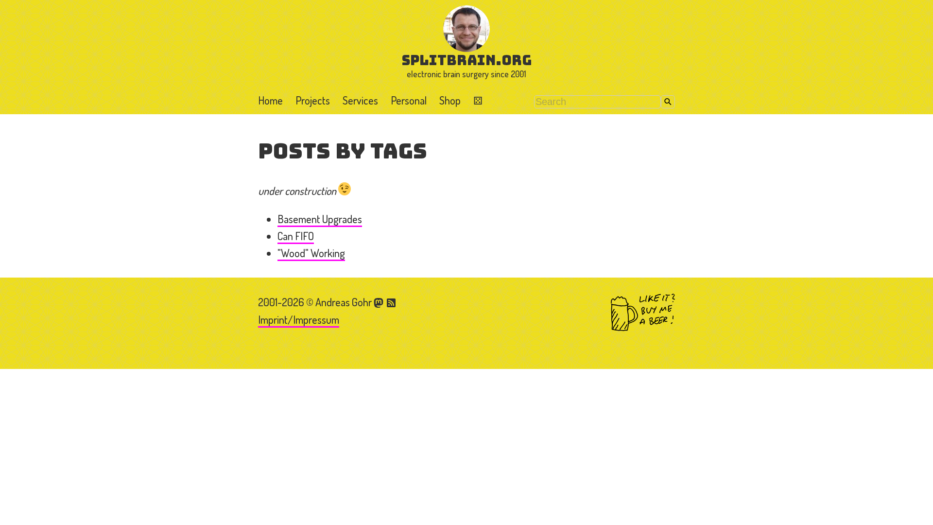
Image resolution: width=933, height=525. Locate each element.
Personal (409, 100)
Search (668, 101)
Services (360, 100)
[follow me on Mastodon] (380, 302)
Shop (450, 100)
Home (270, 100)
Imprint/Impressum (298, 319)
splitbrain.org (467, 60)
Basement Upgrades (319, 219)
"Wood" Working (311, 253)
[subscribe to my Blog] (391, 302)
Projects (312, 100)
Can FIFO (295, 236)
